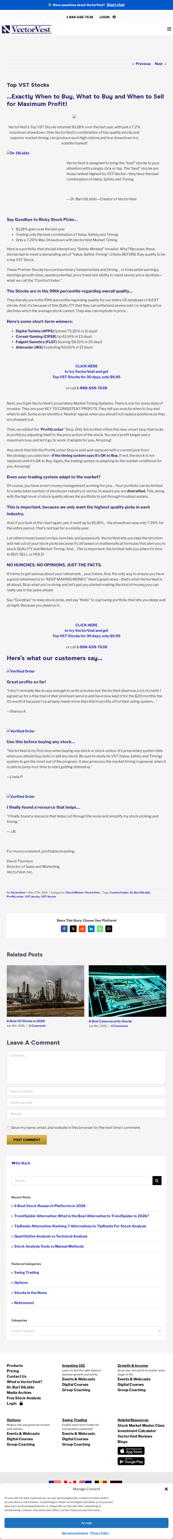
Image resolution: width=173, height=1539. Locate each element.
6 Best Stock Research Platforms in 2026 (50, 1206)
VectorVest (18, 892)
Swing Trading (26, 1272)
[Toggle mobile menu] (169, 29)
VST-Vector (48, 896)
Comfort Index (119, 892)
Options (21, 1282)
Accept (86, 1523)
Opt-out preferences (75, 1533)
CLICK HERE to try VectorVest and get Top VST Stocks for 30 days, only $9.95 (86, 371)
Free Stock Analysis (24, 1398)
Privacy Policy (99, 1533)
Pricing (13, 1371)
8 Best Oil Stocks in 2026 (26, 1021)
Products (15, 1366)
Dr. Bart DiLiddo (140, 892)
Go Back (22, 1163)
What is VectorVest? (24, 1382)
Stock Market (75, 892)
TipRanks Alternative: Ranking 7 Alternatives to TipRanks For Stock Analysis (80, 1226)
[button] (166, 1489)
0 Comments (37, 1025)
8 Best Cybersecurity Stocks (110, 1021)
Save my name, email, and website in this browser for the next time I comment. (76, 1127)
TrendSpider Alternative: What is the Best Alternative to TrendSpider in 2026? (81, 1216)
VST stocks (32, 896)
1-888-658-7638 (79, 17)
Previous (143, 64)
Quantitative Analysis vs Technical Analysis (50, 1236)
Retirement (24, 1303)
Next (159, 64)
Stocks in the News (30, 1293)
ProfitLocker (15, 896)
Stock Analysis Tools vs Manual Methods (49, 1246)
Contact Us (16, 1376)
